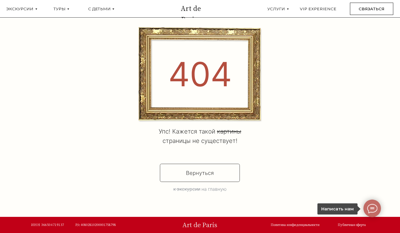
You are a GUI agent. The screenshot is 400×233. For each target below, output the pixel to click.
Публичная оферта (352, 225)
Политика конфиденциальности (295, 225)
